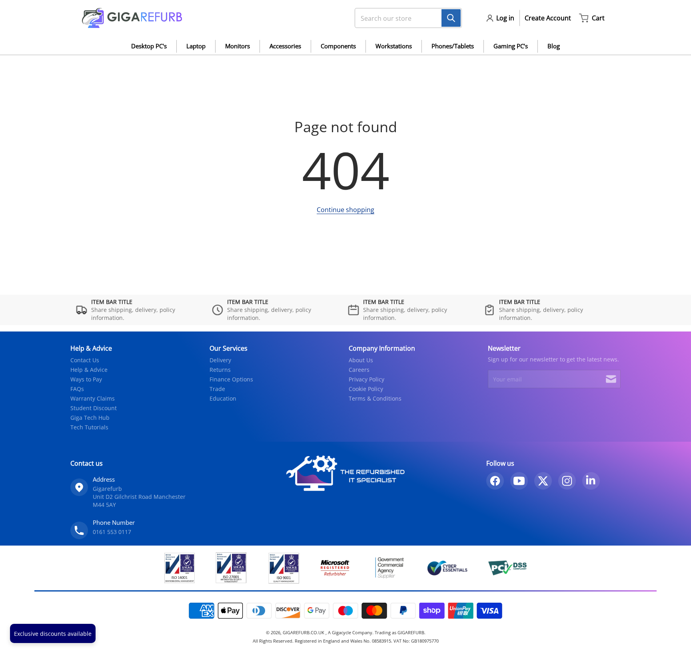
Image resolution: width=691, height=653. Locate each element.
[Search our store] (451, 18)
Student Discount (93, 408)
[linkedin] (591, 481)
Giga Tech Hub (90, 417)
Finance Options (231, 379)
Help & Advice (89, 369)
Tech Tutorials (89, 427)
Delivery (220, 360)
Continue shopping (345, 209)
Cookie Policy (366, 389)
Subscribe (611, 379)
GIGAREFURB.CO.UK (304, 632)
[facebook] (495, 481)
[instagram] (567, 481)
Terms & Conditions (375, 398)
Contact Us (84, 360)
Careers (359, 369)
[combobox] (405, 18)
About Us (361, 360)
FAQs (77, 389)
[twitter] (543, 481)
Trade (217, 389)
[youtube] (519, 481)
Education (223, 398)
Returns (220, 369)
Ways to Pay (86, 379)
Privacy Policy (366, 379)
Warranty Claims (92, 398)
